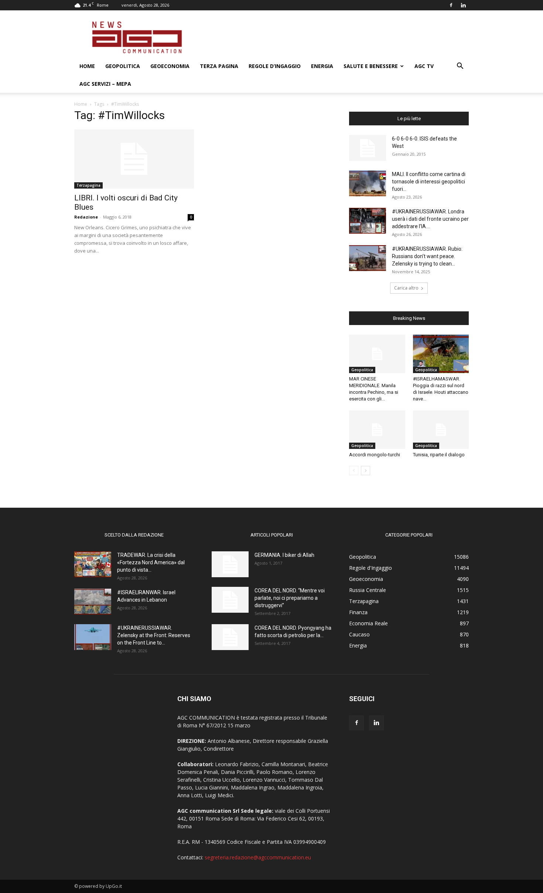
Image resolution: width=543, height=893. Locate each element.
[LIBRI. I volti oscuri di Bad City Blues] (134, 159)
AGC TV (424, 66)
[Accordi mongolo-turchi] (377, 429)
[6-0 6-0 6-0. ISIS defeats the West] (367, 148)
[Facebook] (451, 5)
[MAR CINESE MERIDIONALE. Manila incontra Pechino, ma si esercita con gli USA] (377, 354)
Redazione (86, 217)
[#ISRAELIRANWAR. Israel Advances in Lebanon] (92, 602)
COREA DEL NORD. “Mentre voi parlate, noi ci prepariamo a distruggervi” (290, 598)
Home (87, 66)
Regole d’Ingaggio (275, 66)
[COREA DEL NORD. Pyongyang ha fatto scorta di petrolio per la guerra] (230, 637)
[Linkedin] (463, 5)
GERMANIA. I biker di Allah (284, 555)
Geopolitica (122, 66)
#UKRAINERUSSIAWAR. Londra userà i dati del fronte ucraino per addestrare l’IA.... (430, 219)
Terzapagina (88, 185)
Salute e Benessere (371, 66)
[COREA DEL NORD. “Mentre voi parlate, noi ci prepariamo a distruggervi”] (230, 600)
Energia (322, 66)
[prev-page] (353, 470)
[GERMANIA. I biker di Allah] (230, 564)
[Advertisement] (334, 37)
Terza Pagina (219, 66)
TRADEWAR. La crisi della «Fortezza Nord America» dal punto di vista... (151, 562)
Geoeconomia (169, 66)
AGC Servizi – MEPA (105, 83)
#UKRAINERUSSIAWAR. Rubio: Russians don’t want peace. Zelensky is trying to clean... (427, 256)
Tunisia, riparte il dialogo (439, 454)
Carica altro (406, 288)
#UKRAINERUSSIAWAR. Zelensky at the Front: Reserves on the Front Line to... (153, 635)
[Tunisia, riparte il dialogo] (441, 429)
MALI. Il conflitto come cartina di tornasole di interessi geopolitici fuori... (428, 181)
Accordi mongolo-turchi (374, 454)
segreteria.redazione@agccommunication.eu (258, 857)
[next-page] (365, 470)
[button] (460, 66)
